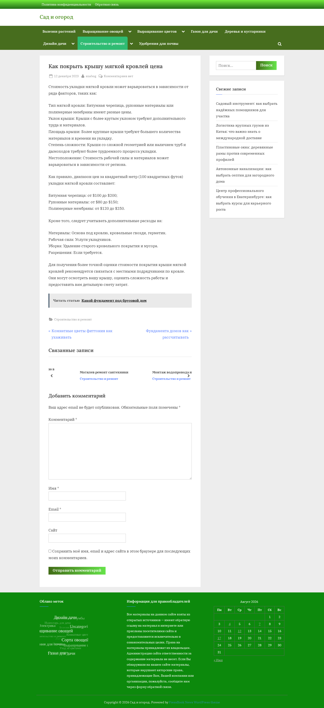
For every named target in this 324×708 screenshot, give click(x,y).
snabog (91, 76)
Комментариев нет (118, 76)
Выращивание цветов (157, 31)
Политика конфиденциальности (66, 4)
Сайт (52, 530)
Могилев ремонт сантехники (81, 372)
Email (54, 509)
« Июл (218, 660)
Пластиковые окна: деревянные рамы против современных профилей (244, 153)
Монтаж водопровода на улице (155, 372)
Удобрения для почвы (158, 43)
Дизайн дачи (54, 43)
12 (239, 631)
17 (219, 638)
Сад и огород (56, 16)
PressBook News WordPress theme (194, 702)
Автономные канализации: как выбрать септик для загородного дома (245, 175)
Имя (53, 488)
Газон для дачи (204, 31)
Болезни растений (59, 31)
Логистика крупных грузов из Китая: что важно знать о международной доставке (242, 131)
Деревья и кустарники (245, 31)
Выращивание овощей (103, 31)
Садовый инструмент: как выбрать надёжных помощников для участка (246, 109)
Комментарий (62, 419)
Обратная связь (107, 4)
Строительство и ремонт (102, 43)
